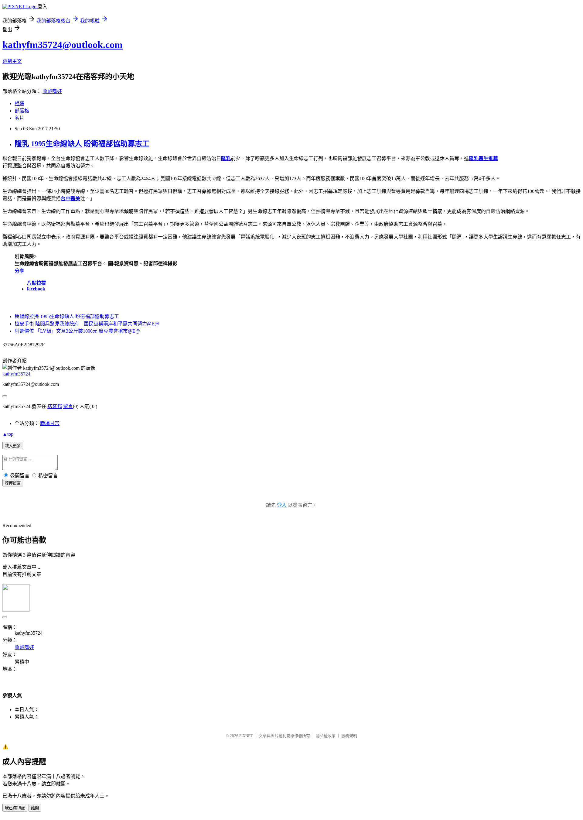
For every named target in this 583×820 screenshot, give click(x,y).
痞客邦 (54, 406)
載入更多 (13, 446)
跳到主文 (12, 61)
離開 (35, 808)
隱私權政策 (326, 735)
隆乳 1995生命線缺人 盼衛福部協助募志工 (82, 144)
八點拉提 (36, 283)
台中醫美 (70, 198)
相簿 (19, 103)
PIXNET (246, 735)
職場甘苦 (50, 423)
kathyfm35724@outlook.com (62, 44)
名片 (19, 118)
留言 (68, 406)
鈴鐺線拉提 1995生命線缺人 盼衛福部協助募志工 (67, 316)
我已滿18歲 (15, 808)
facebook (36, 288)
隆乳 (226, 158)
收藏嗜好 (52, 91)
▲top (7, 434)
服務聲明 (349, 735)
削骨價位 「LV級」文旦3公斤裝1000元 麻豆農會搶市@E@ (77, 331)
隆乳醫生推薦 (483, 158)
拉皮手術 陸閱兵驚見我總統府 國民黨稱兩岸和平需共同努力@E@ (87, 323)
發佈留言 (13, 483)
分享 (19, 270)
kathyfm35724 (16, 373)
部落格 (22, 110)
